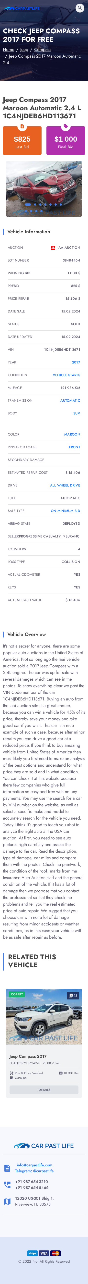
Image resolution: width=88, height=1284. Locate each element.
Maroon (72, 434)
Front (74, 447)
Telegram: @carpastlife (34, 1171)
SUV (76, 413)
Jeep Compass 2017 (28, 1056)
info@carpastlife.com (34, 1165)
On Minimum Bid (65, 510)
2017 (76, 362)
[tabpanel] (44, 189)
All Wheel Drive (65, 485)
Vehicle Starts (66, 375)
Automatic (70, 400)
